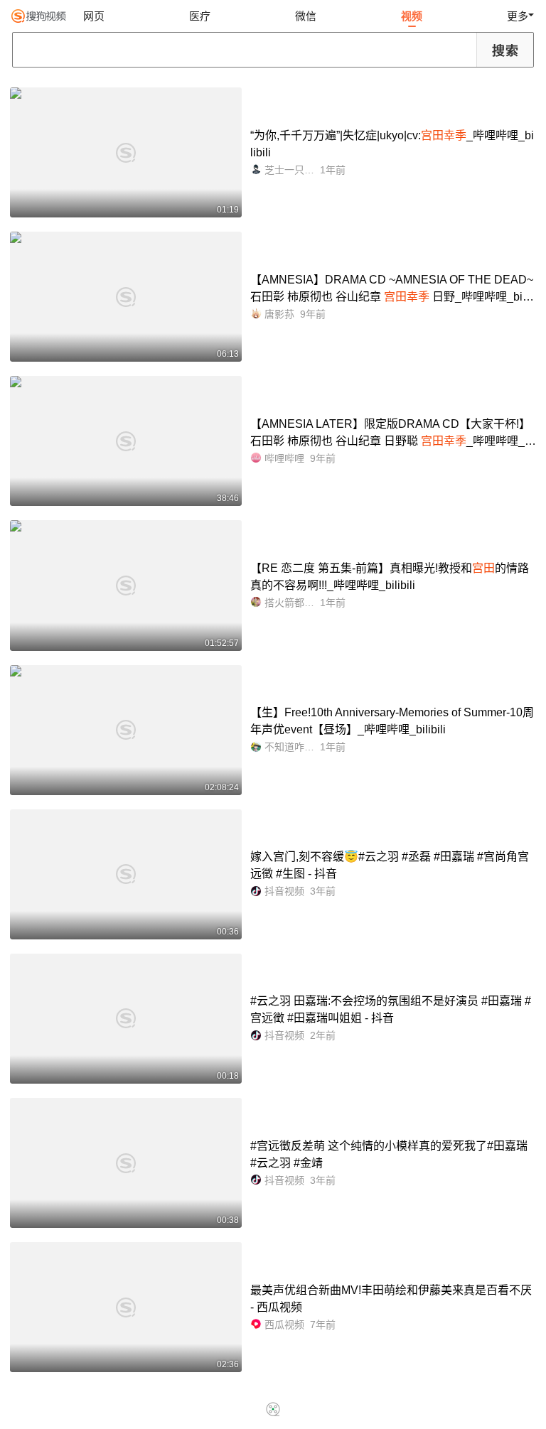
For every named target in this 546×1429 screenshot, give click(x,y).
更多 (517, 16)
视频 (411, 16)
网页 (94, 16)
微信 (305, 16)
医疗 (199, 16)
